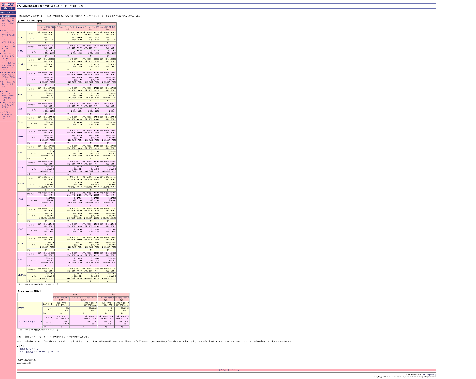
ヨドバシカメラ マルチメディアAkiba (68, 27)
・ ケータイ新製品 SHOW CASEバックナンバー (38, 352)
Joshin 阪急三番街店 (108, 27)
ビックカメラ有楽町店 (46, 27)
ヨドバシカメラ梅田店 (91, 27)
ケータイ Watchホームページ (226, 370)
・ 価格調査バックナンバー (29, 349)
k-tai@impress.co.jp (429, 375)
